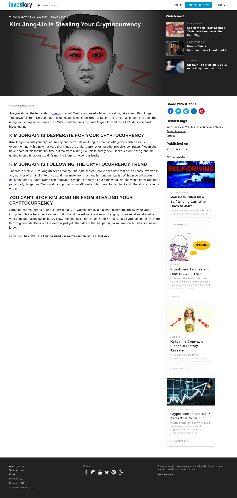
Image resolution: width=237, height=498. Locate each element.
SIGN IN (178, 5)
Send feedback (165, 474)
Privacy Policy (16, 466)
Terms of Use (16, 470)
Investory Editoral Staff (23, 106)
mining (56, 113)
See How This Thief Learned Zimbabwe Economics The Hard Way (66, 235)
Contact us (15, 474)
